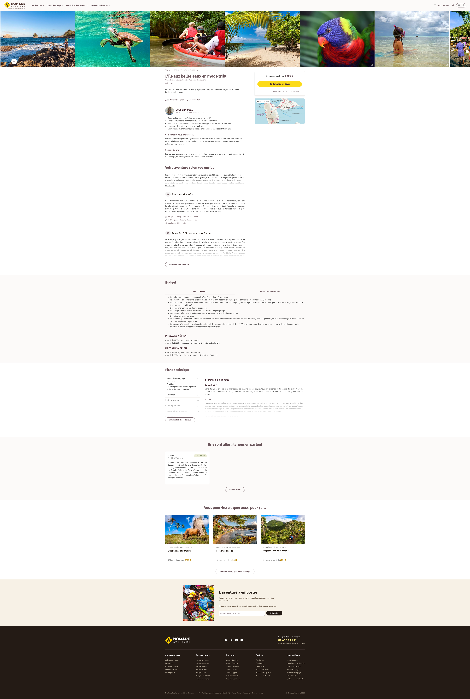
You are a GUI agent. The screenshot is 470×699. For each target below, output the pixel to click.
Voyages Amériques (172, 70)
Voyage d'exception (203, 676)
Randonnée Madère (263, 676)
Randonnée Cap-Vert (263, 672)
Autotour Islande (232, 676)
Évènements (291, 676)
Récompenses (170, 672)
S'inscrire (274, 613)
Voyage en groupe (202, 660)
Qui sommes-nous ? (172, 660)
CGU (198, 693)
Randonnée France (262, 669)
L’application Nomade (296, 663)
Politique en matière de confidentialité (216, 693)
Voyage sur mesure (203, 663)
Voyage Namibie (232, 660)
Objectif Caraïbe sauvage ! (275, 550)
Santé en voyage (293, 669)
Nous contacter (292, 660)
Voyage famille (201, 666)
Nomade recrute (171, 669)
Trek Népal (260, 663)
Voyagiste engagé (171, 666)
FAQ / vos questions (294, 666)
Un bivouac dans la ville (295, 679)
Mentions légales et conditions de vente (179, 693)
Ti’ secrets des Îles (224, 550)
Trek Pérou (260, 660)
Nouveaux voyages (203, 679)
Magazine (246, 693)
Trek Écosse (260, 666)
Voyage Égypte (231, 672)
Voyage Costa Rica (232, 666)
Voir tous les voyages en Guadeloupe (235, 571)
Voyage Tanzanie (232, 663)
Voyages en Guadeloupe (190, 70)
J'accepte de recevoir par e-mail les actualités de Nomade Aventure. (248, 606)
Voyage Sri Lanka (232, 669)
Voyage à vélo (201, 672)
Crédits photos (257, 693)
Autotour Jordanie (233, 679)
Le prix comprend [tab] (200, 291)
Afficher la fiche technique (180, 420)
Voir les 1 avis (235, 489)
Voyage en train (201, 669)
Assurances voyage (294, 672)
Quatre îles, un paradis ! (179, 550)
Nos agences (169, 663)
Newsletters (236, 693)
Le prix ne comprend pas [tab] (270, 291)
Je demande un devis (280, 83)
